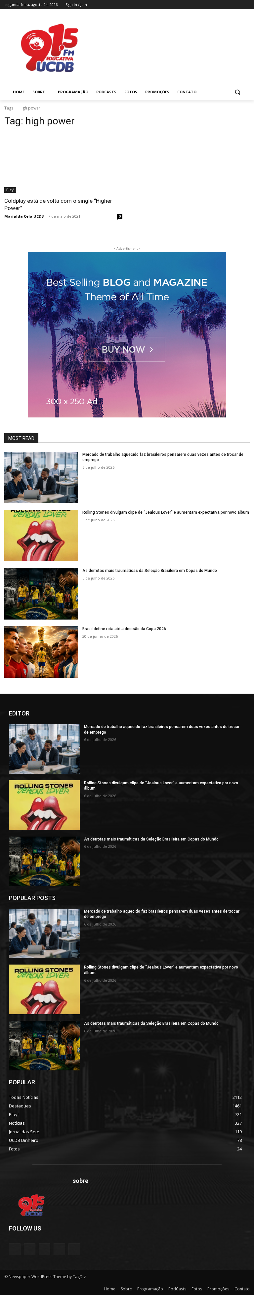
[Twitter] (227, 5)
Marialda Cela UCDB (24, 216)
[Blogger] (15, 1249)
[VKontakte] (74, 1249)
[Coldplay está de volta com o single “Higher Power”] (63, 163)
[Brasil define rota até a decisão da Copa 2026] (41, 652)
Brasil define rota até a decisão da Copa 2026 (124, 628)
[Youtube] (245, 5)
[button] (237, 92)
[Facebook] (209, 5)
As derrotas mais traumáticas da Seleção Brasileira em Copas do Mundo (149, 570)
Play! (10, 190)
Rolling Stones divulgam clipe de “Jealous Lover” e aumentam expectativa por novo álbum (165, 512)
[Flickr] (44, 1249)
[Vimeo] (236, 5)
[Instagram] (218, 5)
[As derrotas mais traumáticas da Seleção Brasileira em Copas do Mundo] (41, 594)
